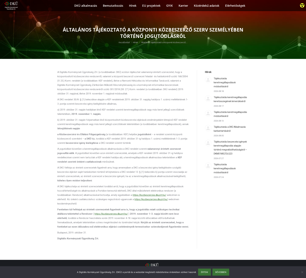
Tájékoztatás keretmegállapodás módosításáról (230, 114)
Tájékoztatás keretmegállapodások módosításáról (225, 82)
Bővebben (220, 272)
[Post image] (208, 80)
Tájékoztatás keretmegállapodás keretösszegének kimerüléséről (230, 99)
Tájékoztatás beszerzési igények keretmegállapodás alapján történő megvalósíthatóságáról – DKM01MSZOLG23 (230, 147)
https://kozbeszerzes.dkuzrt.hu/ (149, 195)
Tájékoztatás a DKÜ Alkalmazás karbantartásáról (230, 129)
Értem (204, 272)
